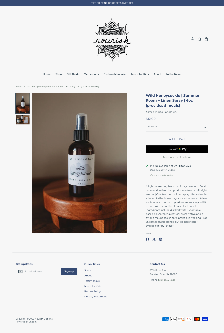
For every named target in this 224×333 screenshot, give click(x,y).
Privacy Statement (95, 296)
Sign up (69, 271)
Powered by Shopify (26, 321)
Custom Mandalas (115, 74)
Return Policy (92, 291)
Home (47, 74)
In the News (173, 74)
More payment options (177, 157)
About (157, 74)
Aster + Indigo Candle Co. (161, 111)
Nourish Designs (43, 318)
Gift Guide (73, 74)
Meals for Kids (140, 74)
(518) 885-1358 (166, 279)
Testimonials (92, 280)
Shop (58, 74)
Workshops (91, 74)
